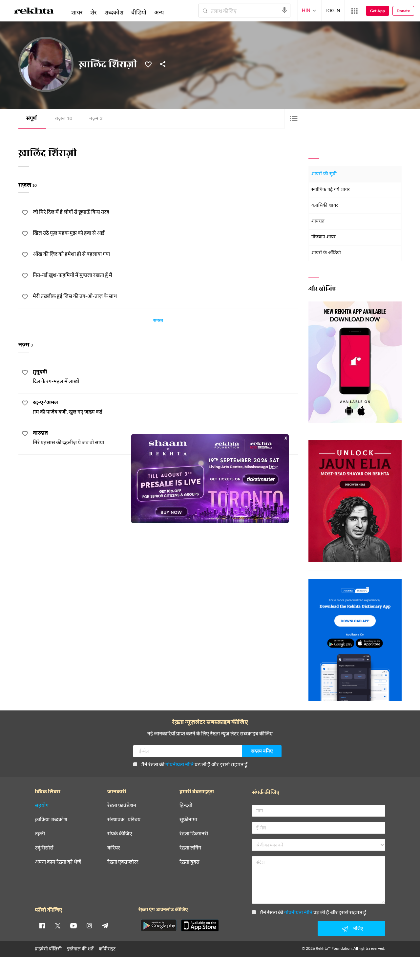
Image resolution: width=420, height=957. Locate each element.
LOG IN (333, 10)
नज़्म (95, 118)
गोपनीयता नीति (179, 764)
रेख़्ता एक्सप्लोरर (122, 862)
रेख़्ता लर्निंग (190, 847)
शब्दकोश (113, 12)
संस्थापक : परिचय (123, 819)
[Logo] (34, 11)
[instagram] (89, 925)
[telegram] (105, 925)
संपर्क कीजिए (119, 833)
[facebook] (42, 925)
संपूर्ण (31, 118)
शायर (76, 12)
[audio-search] (284, 10)
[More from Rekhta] (354, 11)
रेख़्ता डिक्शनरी (193, 833)
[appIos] (200, 925)
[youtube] (73, 925)
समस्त (158, 321)
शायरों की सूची (324, 174)
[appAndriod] (158, 925)
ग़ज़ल (63, 118)
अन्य (159, 12)
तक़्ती (40, 833)
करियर (113, 847)
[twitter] (57, 925)
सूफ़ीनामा (188, 819)
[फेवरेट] (148, 64)
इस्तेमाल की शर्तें (80, 948)
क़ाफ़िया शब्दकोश (51, 819)
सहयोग (42, 805)
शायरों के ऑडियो (326, 253)
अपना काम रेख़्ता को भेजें (58, 862)
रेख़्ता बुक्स (189, 862)
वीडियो (138, 12)
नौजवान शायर (323, 237)
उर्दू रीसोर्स (44, 847)
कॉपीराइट (107, 948)
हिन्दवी (185, 805)
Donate (403, 10)
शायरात (318, 221)
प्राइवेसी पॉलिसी (48, 948)
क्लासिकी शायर (324, 206)
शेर (93, 12)
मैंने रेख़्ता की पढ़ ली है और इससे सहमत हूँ (194, 764)
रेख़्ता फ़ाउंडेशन (121, 805)
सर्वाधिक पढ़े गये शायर (330, 190)
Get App (377, 10)
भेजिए (358, 928)
